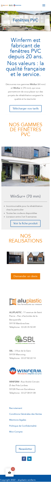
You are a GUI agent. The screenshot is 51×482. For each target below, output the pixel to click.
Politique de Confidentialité (22, 425)
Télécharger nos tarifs (26, 108)
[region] (25, 21)
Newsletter (25, 449)
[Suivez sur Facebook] (24, 459)
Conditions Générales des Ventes (25, 414)
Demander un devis (25, 276)
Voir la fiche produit (25, 223)
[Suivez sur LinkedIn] (29, 459)
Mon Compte (16, 431)
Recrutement (15, 408)
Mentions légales (17, 419)
